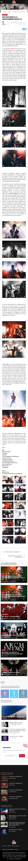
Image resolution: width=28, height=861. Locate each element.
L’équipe (9, 845)
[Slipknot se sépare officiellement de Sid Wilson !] (14, 713)
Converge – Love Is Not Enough (10, 672)
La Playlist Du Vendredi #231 (15, 796)
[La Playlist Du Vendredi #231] (4, 798)
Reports (5, 14)
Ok (7, 858)
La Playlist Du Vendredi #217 (15, 776)
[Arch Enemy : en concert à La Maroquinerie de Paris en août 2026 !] (14, 649)
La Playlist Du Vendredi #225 (15, 783)
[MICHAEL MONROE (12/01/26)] (14, 630)
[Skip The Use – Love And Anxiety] (14, 612)
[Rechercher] (26, 2)
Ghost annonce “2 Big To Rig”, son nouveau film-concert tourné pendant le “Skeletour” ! (13, 596)
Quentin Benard (6, 674)
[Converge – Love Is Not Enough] (14, 668)
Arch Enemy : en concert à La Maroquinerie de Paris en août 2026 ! (12, 653)
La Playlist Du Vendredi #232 (15, 790)
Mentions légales (15, 845)
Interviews (4, 633)
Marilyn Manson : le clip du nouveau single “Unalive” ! (16, 723)
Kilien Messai (3, 24)
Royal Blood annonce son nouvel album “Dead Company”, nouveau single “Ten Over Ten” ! (17, 731)
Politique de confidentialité (8, 849)
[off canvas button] (2, 2)
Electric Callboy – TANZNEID (16, 736)
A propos (4, 845)
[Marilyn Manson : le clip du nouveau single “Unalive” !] (4, 724)
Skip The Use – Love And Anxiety (10, 616)
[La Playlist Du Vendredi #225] (4, 785)
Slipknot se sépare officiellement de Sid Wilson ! (13, 717)
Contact (16, 849)
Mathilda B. (5, 618)
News (3, 592)
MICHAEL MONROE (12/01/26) (9, 635)
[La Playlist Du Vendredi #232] (4, 792)
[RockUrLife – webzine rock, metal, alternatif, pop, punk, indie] (14, 842)
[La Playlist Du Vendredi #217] (4, 778)
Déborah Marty (6, 637)
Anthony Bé (5, 581)
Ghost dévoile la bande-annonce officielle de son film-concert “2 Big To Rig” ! (13, 577)
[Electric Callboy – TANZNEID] (4, 738)
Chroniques (5, 614)
